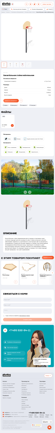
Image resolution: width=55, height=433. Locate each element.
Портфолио (6, 395)
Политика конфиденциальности (9, 425)
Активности (24, 105)
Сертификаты (24, 389)
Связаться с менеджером (11, 100)
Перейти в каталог (48, 257)
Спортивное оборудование (8, 387)
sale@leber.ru (7, 412)
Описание (33, 105)
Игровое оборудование (37, 9)
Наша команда (25, 399)
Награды (23, 403)
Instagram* (31, 414)
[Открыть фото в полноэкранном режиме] (27, 177)
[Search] (26, 4)
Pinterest (36, 416)
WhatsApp (42, 414)
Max (51, 414)
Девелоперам (43, 387)
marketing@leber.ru (9, 416)
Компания (24, 397)
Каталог (5, 381)
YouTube (30, 416)
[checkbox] (4, 316)
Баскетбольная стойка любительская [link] (45, 12)
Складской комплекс (26, 392)
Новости (23, 401)
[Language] (30, 4)
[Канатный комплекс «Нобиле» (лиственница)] (47, 267)
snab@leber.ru (8, 414)
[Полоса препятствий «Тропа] (28, 267)
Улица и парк (5, 389)
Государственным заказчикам (46, 389)
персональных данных (24, 315)
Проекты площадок (7, 397)
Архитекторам (43, 383)
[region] (27, 9)
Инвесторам (42, 392)
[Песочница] (9, 267)
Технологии (24, 391)
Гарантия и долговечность (27, 383)
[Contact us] (34, 4)
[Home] (6, 4)
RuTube (46, 416)
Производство (25, 381)
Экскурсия (24, 387)
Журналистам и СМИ (26, 407)
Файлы (5, 105)
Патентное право (25, 405)
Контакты (24, 408)
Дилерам (41, 385)
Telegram (47, 414)
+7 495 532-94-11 (19, 330)
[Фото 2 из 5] (10, 64)
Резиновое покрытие (7, 392)
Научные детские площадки (19, 9)
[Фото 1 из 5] (4, 64)
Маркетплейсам (43, 391)
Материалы (14, 105)
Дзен (35, 414)
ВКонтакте (42, 416)
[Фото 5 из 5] (28, 64)
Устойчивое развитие (26, 394)
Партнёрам (42, 381)
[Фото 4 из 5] (22, 64)
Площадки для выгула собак (9, 391)
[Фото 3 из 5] (16, 64)
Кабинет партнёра (47, 4)
